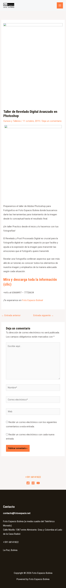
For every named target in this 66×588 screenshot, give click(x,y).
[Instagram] (33, 483)
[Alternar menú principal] (60, 5)
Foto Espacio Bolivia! (32, 300)
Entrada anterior (11, 315)
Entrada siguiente (43, 315)
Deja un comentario (52, 121)
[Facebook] (28, 483)
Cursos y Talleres (12, 121)
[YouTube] (38, 483)
